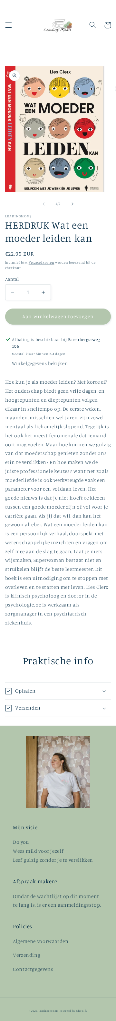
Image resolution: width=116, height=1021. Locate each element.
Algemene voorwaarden (41, 941)
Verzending (26, 955)
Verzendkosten (41, 262)
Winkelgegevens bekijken (40, 363)
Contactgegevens (33, 969)
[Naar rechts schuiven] (72, 204)
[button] (8, 25)
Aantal (12, 279)
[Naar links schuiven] (43, 204)
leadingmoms (49, 1010)
